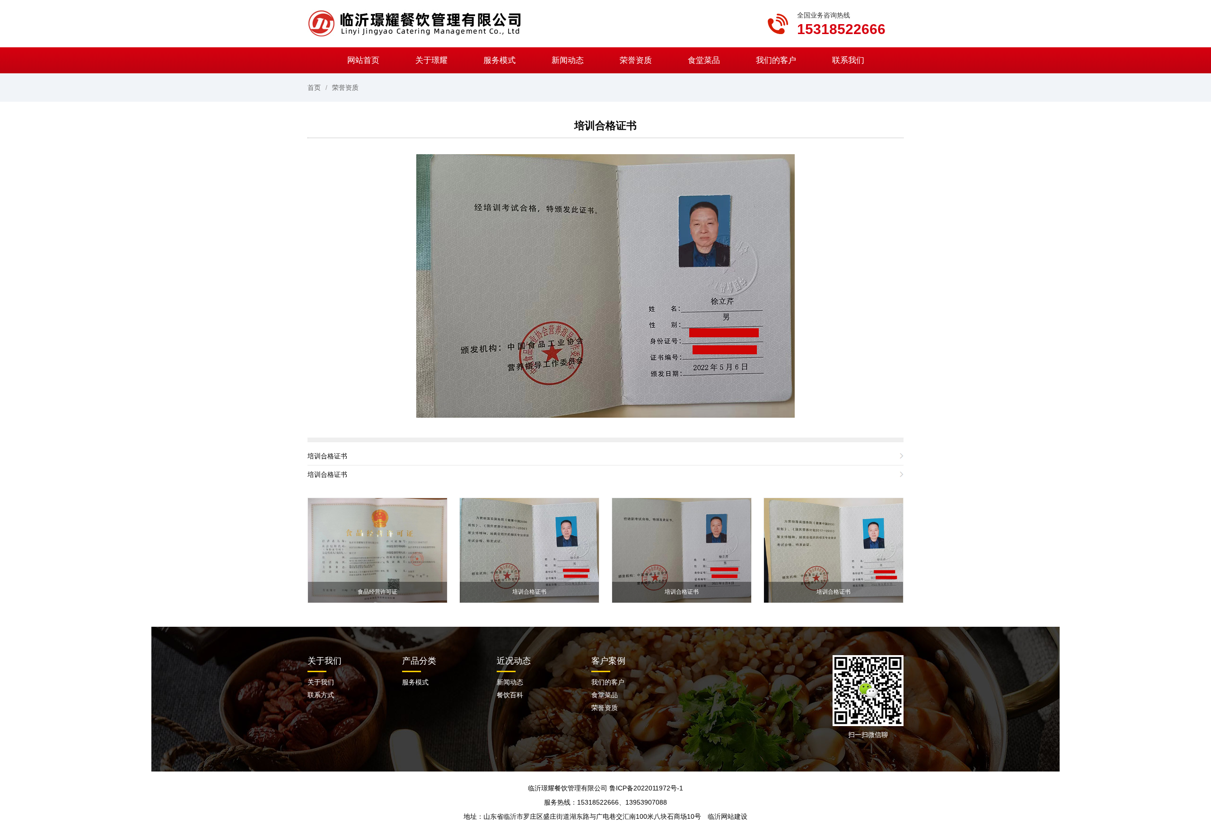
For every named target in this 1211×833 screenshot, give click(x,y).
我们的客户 (776, 60)
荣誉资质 (636, 60)
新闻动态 (568, 60)
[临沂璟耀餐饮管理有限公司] (418, 23)
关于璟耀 (431, 60)
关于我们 (320, 682)
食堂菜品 (704, 60)
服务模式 (499, 60)
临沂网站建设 (727, 816)
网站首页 (363, 60)
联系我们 (848, 60)
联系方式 (320, 695)
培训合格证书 (605, 126)
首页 (314, 87)
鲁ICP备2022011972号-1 (646, 788)
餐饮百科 (510, 695)
